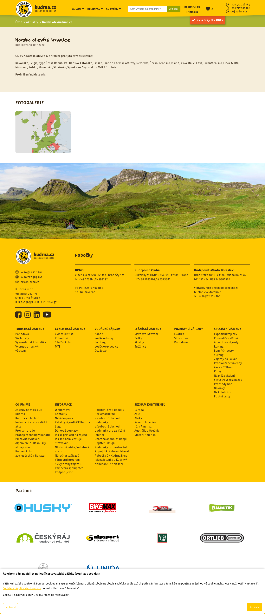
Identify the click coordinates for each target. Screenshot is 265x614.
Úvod (18, 22)
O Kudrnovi (62, 409)
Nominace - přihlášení (109, 464)
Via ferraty (22, 338)
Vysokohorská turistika (30, 342)
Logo (58, 426)
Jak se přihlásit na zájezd (71, 434)
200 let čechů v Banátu (30, 455)
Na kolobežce (222, 392)
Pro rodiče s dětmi (226, 338)
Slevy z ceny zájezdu (68, 464)
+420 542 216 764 (240, 4)
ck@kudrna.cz (238, 11)
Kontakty (61, 413)
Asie (137, 413)
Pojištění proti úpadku (109, 409)
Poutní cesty (222, 396)
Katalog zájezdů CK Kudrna (72, 422)
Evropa (139, 409)
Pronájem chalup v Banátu (32, 434)
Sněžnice (140, 346)
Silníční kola (63, 342)
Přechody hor (223, 384)
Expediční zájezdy (225, 334)
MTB (58, 346)
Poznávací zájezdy (188, 328)
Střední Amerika (145, 434)
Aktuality (32, 22)
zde (43, 74)
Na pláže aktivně (225, 375)
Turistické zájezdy (29, 328)
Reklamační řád (105, 413)
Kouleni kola (23, 451)
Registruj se (192, 6)
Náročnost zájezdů (67, 455)
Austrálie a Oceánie (146, 430)
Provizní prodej (25, 430)
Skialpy (139, 342)
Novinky (219, 388)
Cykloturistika (64, 334)
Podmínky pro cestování (111, 447)
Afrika (138, 418)
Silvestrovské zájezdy (228, 379)
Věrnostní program (67, 459)
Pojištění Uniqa (105, 443)
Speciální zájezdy (227, 328)
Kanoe (99, 334)
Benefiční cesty (224, 350)
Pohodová (22, 334)
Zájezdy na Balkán (225, 359)
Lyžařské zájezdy (147, 328)
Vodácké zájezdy (108, 328)
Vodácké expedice (106, 346)
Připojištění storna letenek (112, 451)
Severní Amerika (145, 422)
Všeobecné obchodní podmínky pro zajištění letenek (110, 430)
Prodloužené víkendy (228, 363)
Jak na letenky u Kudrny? (111, 459)
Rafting (218, 346)
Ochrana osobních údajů (111, 439)
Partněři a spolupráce (69, 468)
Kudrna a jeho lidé (27, 418)
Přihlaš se (192, 11)
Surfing (218, 354)
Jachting (100, 342)
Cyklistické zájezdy (70, 328)
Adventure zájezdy (226, 342)
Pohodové (61, 338)
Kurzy (218, 371)
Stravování (62, 443)
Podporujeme (64, 472)
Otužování (101, 350)
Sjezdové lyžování (146, 334)
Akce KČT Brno (223, 367)
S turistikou (182, 338)
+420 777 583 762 (240, 8)
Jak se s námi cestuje (68, 439)
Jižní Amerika (143, 426)
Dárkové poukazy (66, 430)
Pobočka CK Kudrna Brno (111, 455)
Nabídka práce (64, 418)
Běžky (138, 338)
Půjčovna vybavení (27, 439)
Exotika (179, 334)
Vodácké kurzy (104, 338)
